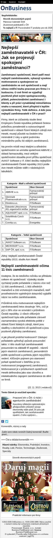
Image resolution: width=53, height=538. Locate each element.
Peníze (18, 448)
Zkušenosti (41, 448)
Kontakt (21, 2)
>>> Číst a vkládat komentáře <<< (17, 440)
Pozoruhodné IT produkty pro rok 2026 (27, 28)
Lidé (12, 448)
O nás (3, 2)
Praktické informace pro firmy (26, 515)
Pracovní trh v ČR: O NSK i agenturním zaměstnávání (27, 399)
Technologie (29, 448)
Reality (5, 448)
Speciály (6, 451)
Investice (45, 445)
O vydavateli (10, 534)
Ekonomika (23, 445)
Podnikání (35, 445)
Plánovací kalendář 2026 (14, 22)
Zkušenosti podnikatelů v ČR (16, 25)
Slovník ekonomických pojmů (26, 457)
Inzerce (12, 2)
